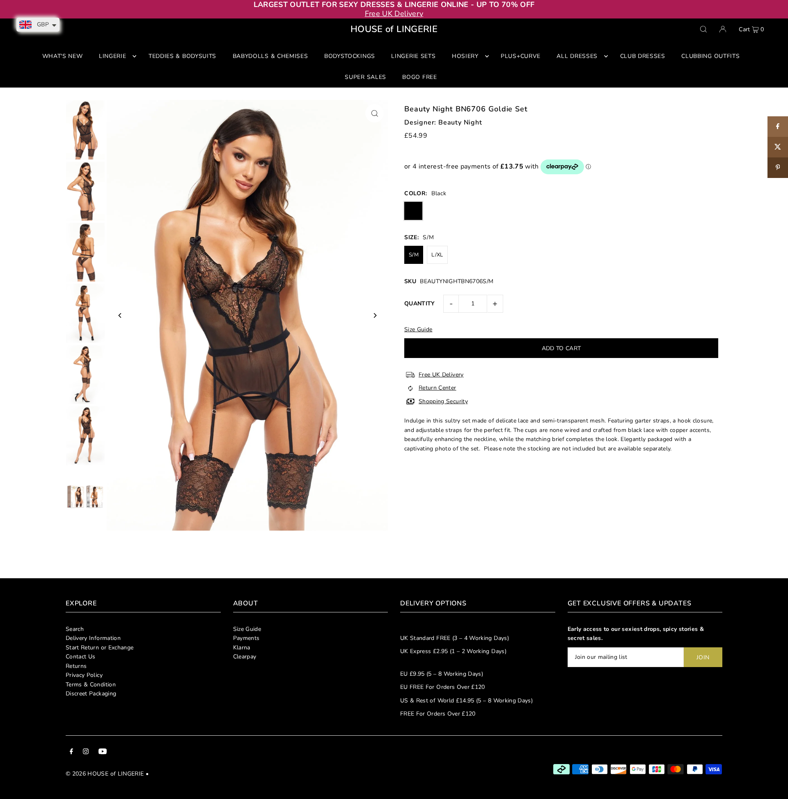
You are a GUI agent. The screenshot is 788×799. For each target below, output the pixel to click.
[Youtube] (102, 752)
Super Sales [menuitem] (365, 77)
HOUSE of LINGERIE (394, 29)
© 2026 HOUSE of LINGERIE (105, 774)
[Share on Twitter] (777, 147)
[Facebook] (71, 752)
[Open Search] (703, 29)
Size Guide (247, 629)
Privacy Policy (84, 675)
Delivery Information (93, 638)
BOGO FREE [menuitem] (419, 77)
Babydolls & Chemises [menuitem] (270, 56)
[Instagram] (86, 752)
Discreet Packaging (91, 693)
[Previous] (120, 315)
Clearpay (245, 656)
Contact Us (81, 656)
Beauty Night (460, 122)
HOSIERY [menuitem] (465, 56)
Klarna (241, 647)
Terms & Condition (91, 684)
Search (75, 629)
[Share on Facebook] (777, 126)
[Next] (374, 315)
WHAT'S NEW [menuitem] (62, 56)
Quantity (419, 303)
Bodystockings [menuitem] (349, 56)
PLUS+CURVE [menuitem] (521, 56)
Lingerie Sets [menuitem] (413, 56)
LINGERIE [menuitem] (112, 56)
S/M (414, 255)
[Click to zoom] (374, 113)
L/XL (437, 255)
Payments (246, 638)
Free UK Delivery (394, 13)
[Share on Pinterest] (777, 167)
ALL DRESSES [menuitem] (577, 56)
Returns (76, 666)
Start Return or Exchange (99, 647)
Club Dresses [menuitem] (642, 56)
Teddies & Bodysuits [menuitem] (182, 56)
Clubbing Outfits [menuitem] (710, 56)
